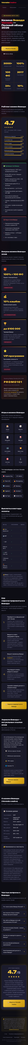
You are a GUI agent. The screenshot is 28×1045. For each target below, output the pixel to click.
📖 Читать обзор (8, 54)
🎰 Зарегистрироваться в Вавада (14, 705)
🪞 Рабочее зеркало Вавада (12, 780)
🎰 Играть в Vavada (10, 48)
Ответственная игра (7, 1037)
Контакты (23, 1037)
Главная (4, 7)
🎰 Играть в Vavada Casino (14, 1003)
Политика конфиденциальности (16, 1033)
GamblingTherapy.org (14, 1029)
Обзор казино (13, 7)
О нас (6, 1033)
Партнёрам (16, 1037)
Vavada (8, 2)
